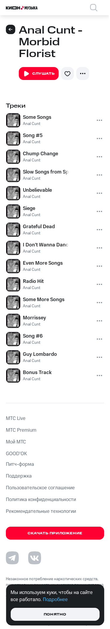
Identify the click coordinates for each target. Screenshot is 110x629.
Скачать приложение (55, 533)
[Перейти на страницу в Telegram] (12, 557)
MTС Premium (21, 430)
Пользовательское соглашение (40, 487)
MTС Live (16, 418)
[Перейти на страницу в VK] (34, 557)
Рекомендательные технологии (41, 511)
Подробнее (55, 599)
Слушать (43, 73)
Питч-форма (20, 464)
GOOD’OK (16, 453)
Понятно (55, 614)
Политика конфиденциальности (41, 499)
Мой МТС (16, 442)
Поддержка (19, 476)
